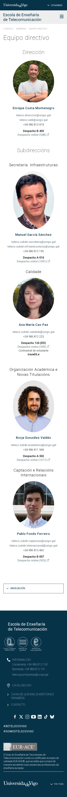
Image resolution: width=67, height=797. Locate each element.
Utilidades (56, 5)
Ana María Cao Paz (33, 324)
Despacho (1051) (32, 261)
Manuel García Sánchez (33, 234)
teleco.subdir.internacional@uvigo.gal (33, 545)
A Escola (8, 29)
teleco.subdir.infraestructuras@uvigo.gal (33, 246)
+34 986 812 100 (37, 664)
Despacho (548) (32, 134)
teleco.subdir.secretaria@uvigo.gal (34, 242)
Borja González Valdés (33, 437)
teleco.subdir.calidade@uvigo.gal (33, 332)
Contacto (18, 704)
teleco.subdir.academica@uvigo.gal (33, 445)
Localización (21, 685)
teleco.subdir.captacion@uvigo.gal (33, 541)
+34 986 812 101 (35, 669)
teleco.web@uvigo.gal (34, 120)
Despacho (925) (32, 560)
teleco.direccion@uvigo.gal (33, 115)
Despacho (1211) (32, 460)
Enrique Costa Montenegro (33, 108)
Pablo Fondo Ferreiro (33, 534)
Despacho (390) (32, 346)
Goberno (21, 29)
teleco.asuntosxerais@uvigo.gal (30, 674)
